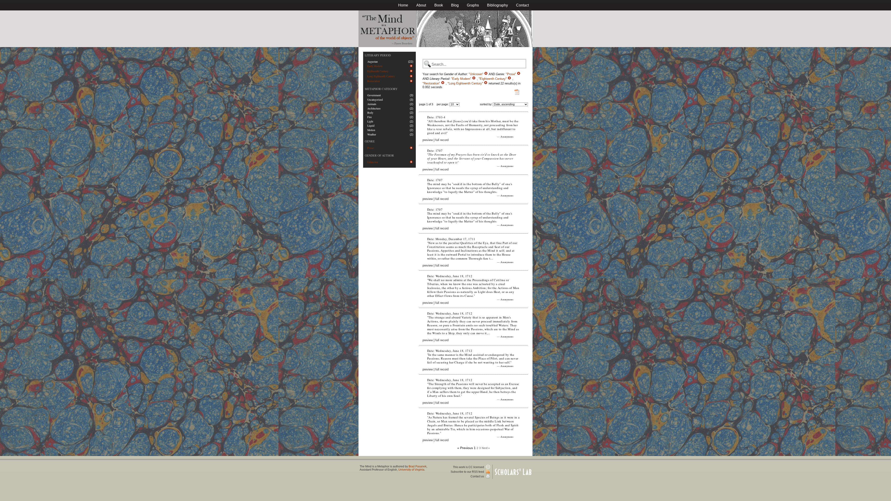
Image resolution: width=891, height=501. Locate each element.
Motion (371, 130)
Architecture (374, 108)
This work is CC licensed (469, 467)
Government (374, 95)
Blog (455, 5)
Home (403, 5)
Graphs (473, 5)
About (421, 5)
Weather (371, 134)
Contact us (478, 476)
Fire (369, 117)
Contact (522, 5)
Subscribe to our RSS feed (468, 471)
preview (428, 140)
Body (370, 112)
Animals (371, 104)
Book (438, 5)
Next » (486, 448)
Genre (370, 141)
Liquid (370, 125)
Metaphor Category (381, 89)
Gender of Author (379, 155)
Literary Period (378, 55)
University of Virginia (411, 469)
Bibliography (497, 5)
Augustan (372, 61)
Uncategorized (375, 99)
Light (370, 121)
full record (442, 140)
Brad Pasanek (417, 466)
